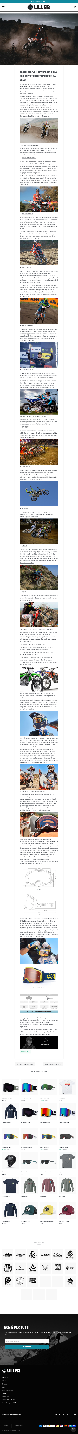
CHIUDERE (39, 739)
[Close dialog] (59, 690)
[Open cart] (73, 1429)
